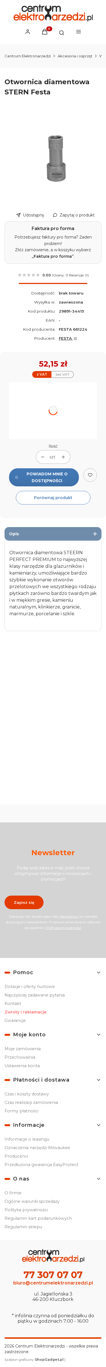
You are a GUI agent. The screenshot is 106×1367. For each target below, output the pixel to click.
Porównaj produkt (53, 497)
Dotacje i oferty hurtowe (30, 986)
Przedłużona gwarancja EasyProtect (41, 1164)
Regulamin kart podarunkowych (38, 1218)
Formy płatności (21, 1110)
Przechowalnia (20, 1057)
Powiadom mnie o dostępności (47, 477)
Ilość (53, 446)
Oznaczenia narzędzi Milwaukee (37, 1147)
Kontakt (13, 1003)
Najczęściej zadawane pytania (35, 995)
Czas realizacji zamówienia (31, 1102)
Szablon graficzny (34, 1359)
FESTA (66, 338)
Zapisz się (24, 902)
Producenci (16, 1156)
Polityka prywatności (26, 1209)
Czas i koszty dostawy (27, 1094)
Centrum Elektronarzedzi (28, 56)
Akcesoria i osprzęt (75, 56)
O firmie (13, 1192)
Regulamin (69, 916)
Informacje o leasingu (27, 1139)
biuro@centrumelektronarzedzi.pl (53, 1283)
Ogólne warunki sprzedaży (32, 1201)
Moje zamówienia (23, 1048)
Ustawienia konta (22, 1065)
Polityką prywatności (63, 928)
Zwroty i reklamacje (26, 1012)
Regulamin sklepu (23, 1226)
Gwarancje (15, 1020)
